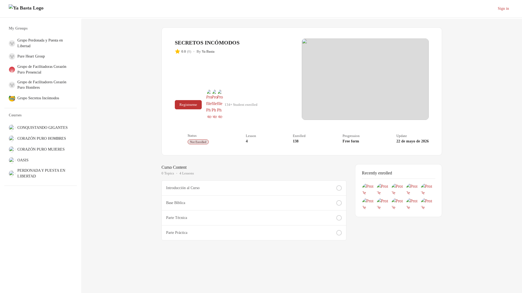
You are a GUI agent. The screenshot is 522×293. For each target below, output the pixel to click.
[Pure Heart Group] (10, 56)
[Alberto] (215, 105)
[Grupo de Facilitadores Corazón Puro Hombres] (10, 84)
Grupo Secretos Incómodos (38, 98)
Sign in (503, 9)
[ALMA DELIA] (397, 204)
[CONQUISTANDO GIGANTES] (10, 127)
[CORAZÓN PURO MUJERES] (10, 149)
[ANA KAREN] (383, 189)
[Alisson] (397, 189)
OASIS (23, 160)
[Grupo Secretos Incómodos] (10, 98)
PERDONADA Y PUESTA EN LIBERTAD (41, 173)
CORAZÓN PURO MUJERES (41, 149)
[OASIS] (10, 160)
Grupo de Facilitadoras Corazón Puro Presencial (41, 69)
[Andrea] (427, 204)
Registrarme (188, 105)
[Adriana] (220, 105)
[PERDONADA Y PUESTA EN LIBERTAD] (10, 173)
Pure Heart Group (31, 56)
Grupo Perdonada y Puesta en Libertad (40, 43)
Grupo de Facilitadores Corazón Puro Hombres (41, 85)
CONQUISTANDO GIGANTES (42, 128)
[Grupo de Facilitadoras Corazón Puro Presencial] (10, 69)
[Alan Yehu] (209, 105)
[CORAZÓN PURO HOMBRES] (10, 138)
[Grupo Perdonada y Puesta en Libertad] (10, 43)
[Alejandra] (368, 189)
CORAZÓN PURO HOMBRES (41, 138)
